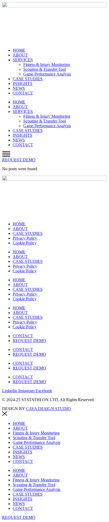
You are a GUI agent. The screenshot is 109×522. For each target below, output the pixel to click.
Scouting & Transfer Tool (44, 69)
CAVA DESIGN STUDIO (48, 408)
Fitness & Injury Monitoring (46, 64)
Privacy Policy (25, 238)
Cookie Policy (25, 243)
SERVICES (23, 60)
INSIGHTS (22, 83)
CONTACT (23, 93)
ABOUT (20, 55)
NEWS (19, 88)
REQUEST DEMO (29, 340)
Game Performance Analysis (47, 74)
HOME (19, 50)
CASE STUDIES (28, 79)
